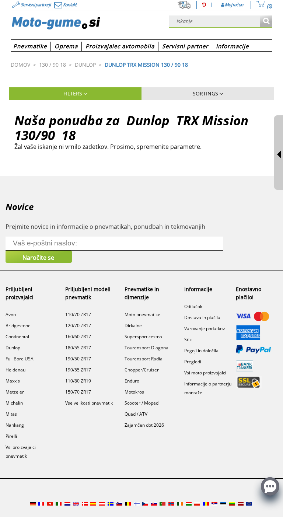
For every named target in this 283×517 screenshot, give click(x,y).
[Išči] (266, 21)
